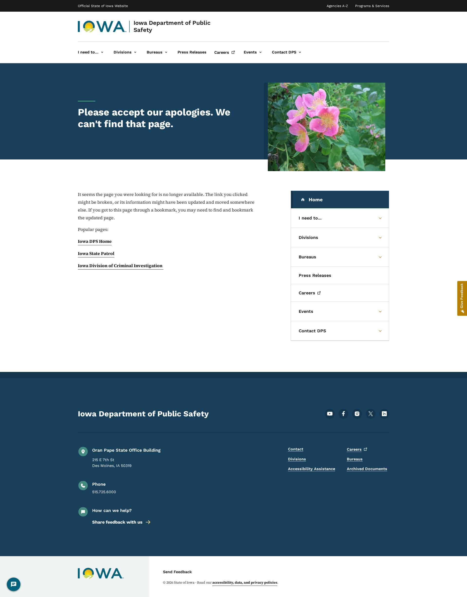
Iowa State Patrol (96, 253)
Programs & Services (372, 6)
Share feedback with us (117, 522)
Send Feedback (177, 572)
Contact (295, 449)
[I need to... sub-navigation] (102, 52)
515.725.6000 (104, 492)
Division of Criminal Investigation (126, 266)
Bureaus (355, 459)
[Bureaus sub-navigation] (166, 52)
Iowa (83, 266)
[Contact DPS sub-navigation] (300, 52)
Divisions (297, 459)
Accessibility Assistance (311, 468)
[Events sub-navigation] (260, 52)
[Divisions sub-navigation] (135, 52)
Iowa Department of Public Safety (172, 26)
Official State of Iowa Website (103, 6)
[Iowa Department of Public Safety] (102, 26)
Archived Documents (367, 468)
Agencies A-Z (337, 6)
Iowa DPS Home (95, 241)
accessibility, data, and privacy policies (244, 582)
